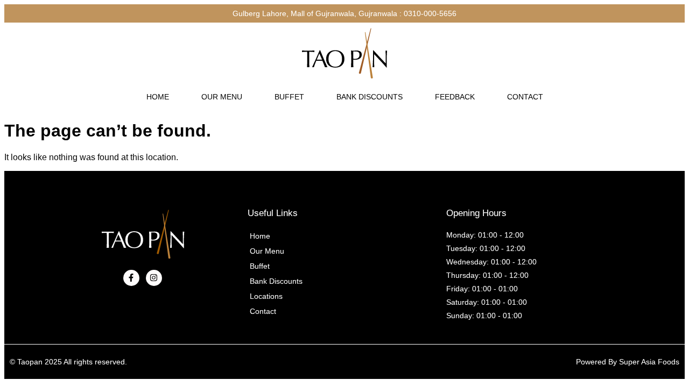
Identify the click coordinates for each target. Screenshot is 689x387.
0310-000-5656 (430, 13)
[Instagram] (154, 278)
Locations (266, 296)
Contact (525, 96)
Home (157, 96)
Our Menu (221, 96)
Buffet (289, 96)
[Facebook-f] (131, 278)
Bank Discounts (369, 96)
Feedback (455, 96)
